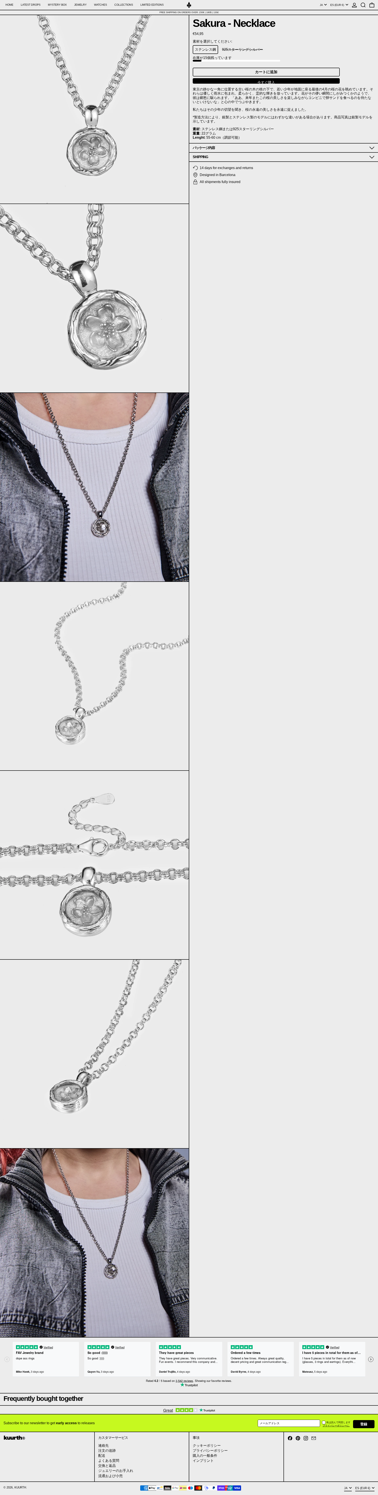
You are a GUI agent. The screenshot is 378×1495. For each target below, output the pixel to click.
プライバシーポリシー (210, 1450)
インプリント (203, 1460)
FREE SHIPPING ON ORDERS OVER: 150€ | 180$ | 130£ (189, 12)
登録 (363, 1424)
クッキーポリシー (207, 1445)
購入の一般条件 (205, 1455)
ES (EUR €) (337, 5)
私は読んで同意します (338, 1422)
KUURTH (20, 1487)
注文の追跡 (107, 1450)
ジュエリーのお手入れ (115, 1471)
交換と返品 (107, 1465)
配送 (101, 1455)
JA (321, 5)
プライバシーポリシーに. (336, 1425)
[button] (363, 5)
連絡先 (103, 1445)
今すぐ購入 (266, 82)
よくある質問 (108, 1460)
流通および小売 (110, 1476)
